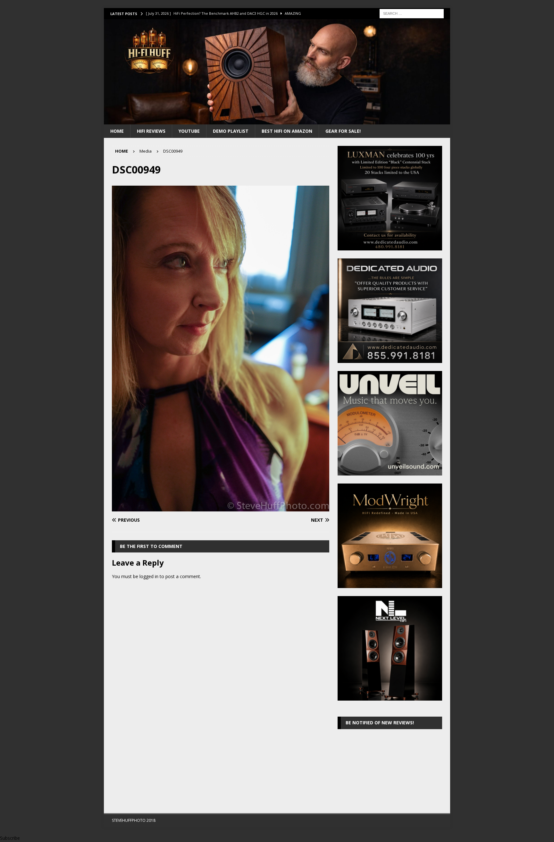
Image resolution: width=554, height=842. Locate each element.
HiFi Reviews (151, 131)
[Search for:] (412, 13)
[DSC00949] (220, 507)
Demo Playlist (230, 131)
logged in (148, 576)
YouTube (189, 131)
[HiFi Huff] (277, 120)
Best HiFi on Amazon (287, 131)
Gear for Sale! (343, 131)
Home (117, 131)
